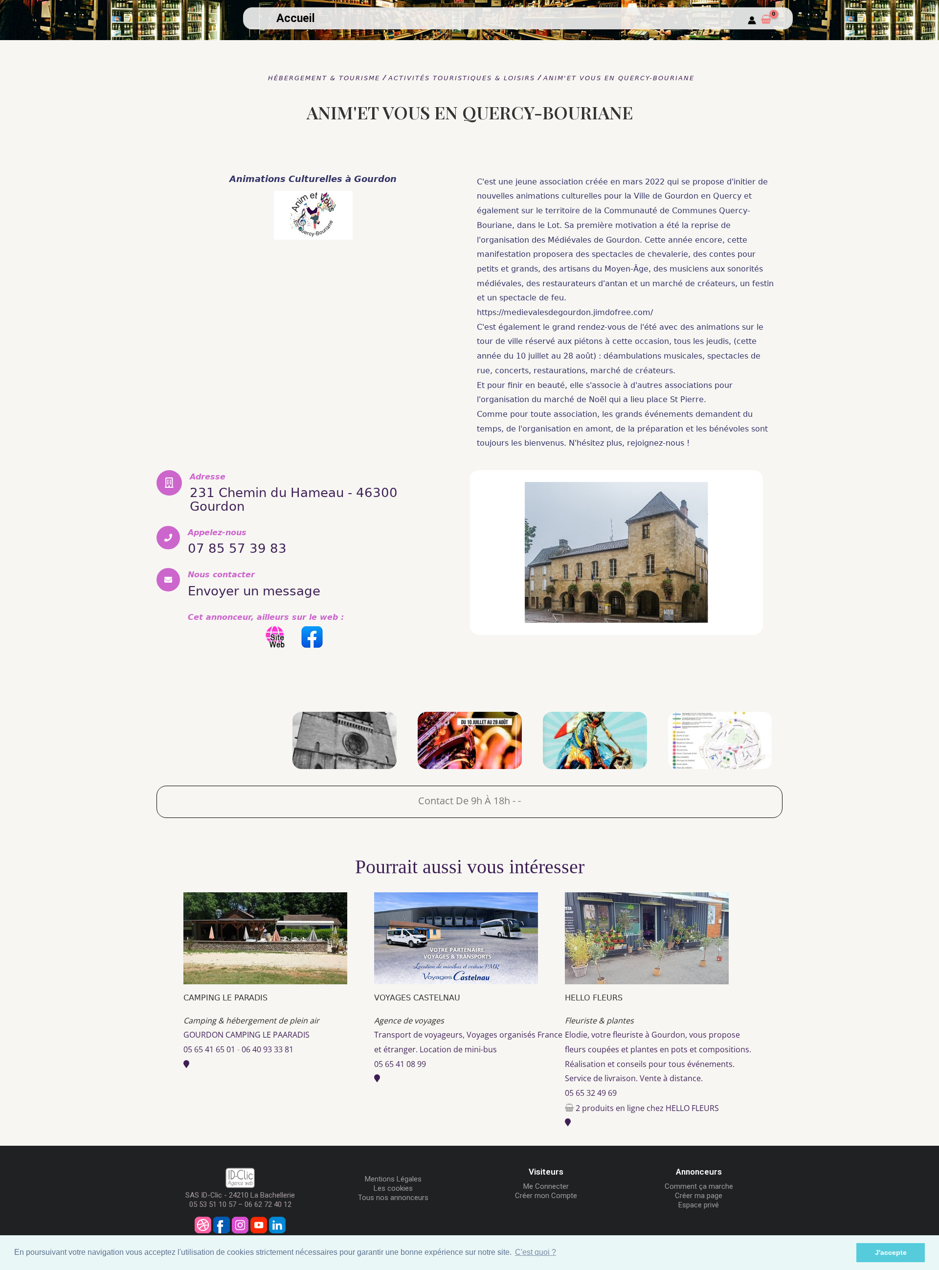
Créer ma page (698, 1195)
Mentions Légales (393, 1179)
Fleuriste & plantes (599, 1020)
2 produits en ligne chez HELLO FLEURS (647, 1108)
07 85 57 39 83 (237, 548)
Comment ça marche (699, 1186)
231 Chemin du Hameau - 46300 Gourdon (294, 499)
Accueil (295, 18)
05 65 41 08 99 (400, 1064)
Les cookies (393, 1188)
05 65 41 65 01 (209, 1049)
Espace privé (698, 1205)
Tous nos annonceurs (393, 1197)
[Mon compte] (752, 20)
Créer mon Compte (546, 1195)
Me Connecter (546, 1186)
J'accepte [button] (891, 1252)
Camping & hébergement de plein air (251, 1020)
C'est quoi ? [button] (535, 1252)
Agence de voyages (409, 1020)
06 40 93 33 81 (267, 1049)
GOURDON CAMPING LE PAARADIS (246, 1034)
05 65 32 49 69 (591, 1093)
